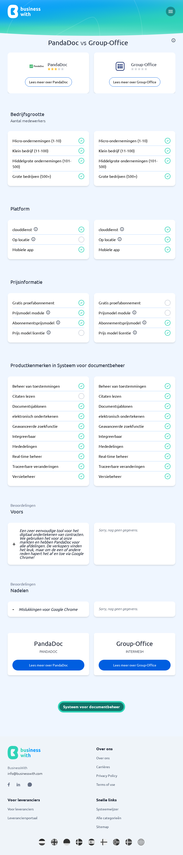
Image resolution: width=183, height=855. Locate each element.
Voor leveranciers (21, 809)
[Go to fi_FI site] (104, 842)
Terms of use (105, 784)
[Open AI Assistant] (30, 784)
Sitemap (102, 826)
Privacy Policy (106, 775)
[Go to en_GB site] (54, 842)
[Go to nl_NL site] (42, 842)
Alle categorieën (108, 818)
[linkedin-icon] (18, 784)
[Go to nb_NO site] (116, 842)
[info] (173, 40)
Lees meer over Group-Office (134, 82)
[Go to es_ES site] (91, 842)
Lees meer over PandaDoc (48, 82)
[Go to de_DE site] (66, 842)
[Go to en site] (141, 842)
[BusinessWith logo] (24, 11)
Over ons (103, 758)
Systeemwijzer (107, 809)
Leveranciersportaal (22, 818)
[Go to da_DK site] (79, 842)
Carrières (103, 767)
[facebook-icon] (9, 784)
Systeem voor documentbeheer (91, 706)
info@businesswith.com (25, 773)
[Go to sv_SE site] (128, 842)
